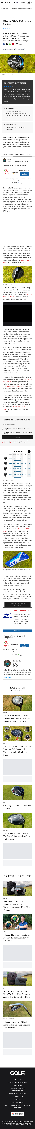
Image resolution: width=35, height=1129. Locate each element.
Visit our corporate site (24, 1122)
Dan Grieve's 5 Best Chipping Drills (22, 8)
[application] (17, 313)
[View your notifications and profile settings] (14, 2)
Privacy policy (17, 1091)
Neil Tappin (12, 159)
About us (17, 1079)
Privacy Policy (13, 443)
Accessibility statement (17, 1093)
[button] (17, 172)
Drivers (12, 17)
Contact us (17, 1085)
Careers (17, 1099)
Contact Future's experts (17, 1082)
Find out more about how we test (18, 147)
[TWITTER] (14, 665)
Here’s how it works (19, 49)
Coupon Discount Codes (23, 154)
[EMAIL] (17, 665)
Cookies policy (17, 1096)
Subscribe (23, 2)
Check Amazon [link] (24, 173)
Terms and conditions (17, 1088)
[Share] (4, 44)
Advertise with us (17, 1102)
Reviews (5, 17)
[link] (7, 172)
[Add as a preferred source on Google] (17, 1114)
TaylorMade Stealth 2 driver (12, 386)
